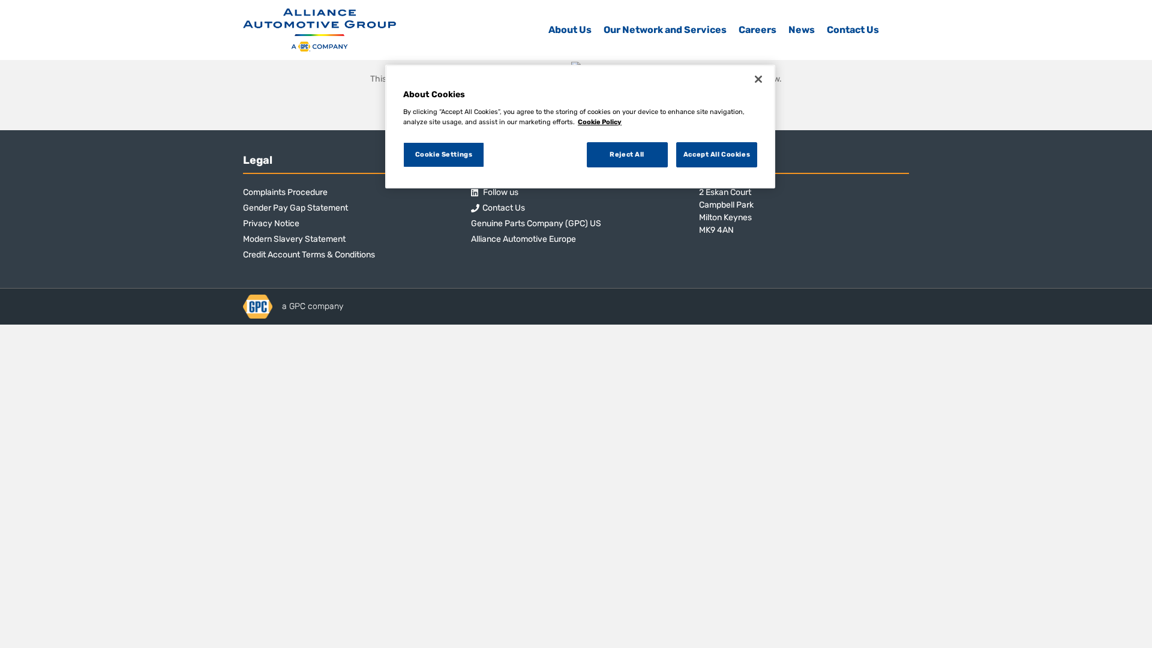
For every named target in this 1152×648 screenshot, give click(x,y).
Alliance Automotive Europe (523, 239)
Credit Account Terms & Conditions (309, 255)
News (801, 29)
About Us (570, 29)
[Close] (758, 79)
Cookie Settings (444, 154)
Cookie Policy (600, 122)
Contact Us (853, 29)
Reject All (627, 154)
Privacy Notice (271, 223)
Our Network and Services (665, 29)
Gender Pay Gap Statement (295, 208)
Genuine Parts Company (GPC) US (536, 223)
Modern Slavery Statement (294, 239)
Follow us (499, 192)
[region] (580, 126)
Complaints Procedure (285, 192)
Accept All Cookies (716, 154)
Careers (757, 29)
